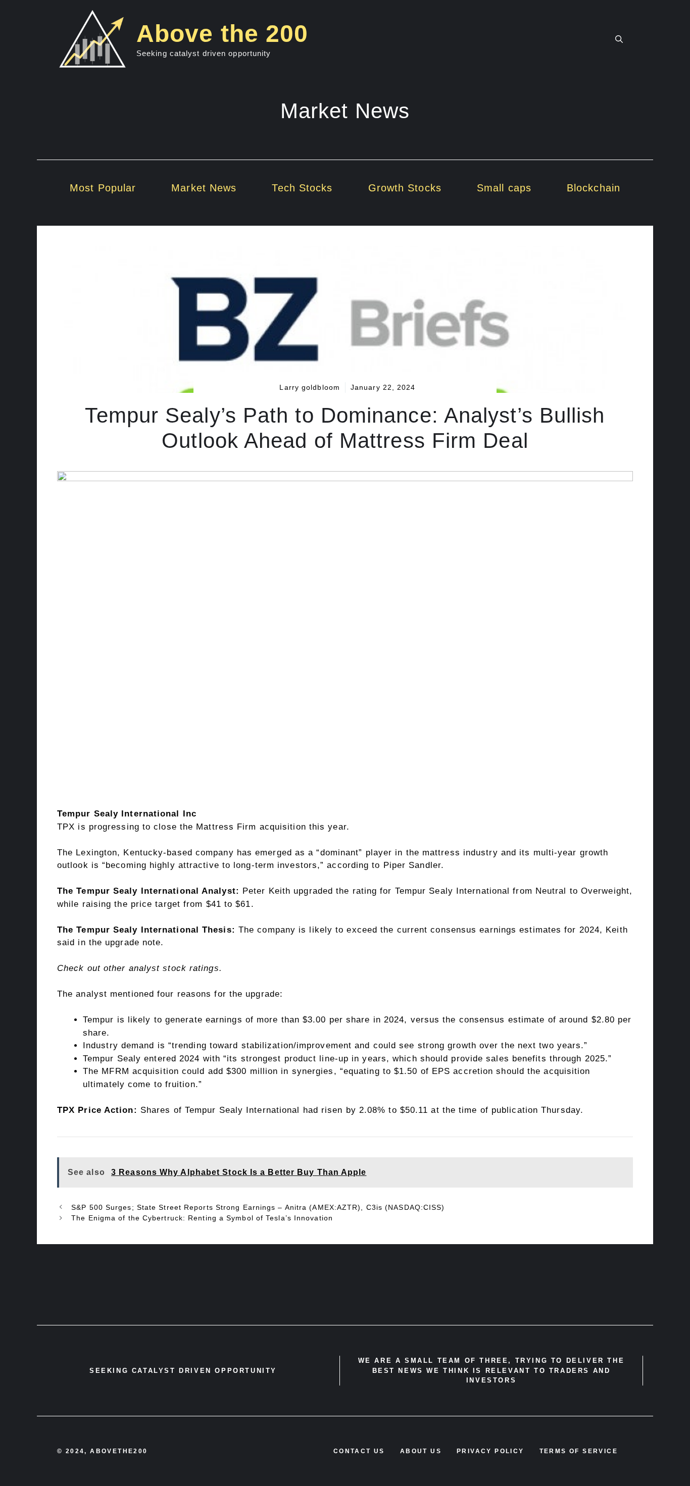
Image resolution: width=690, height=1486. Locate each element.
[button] (619, 39)
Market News (203, 187)
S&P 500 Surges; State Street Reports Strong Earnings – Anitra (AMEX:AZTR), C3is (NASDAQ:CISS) (257, 1207)
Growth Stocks (404, 187)
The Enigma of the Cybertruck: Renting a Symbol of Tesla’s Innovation (201, 1218)
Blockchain (593, 187)
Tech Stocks (302, 187)
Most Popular (103, 187)
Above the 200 (222, 33)
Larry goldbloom (309, 387)
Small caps (504, 187)
